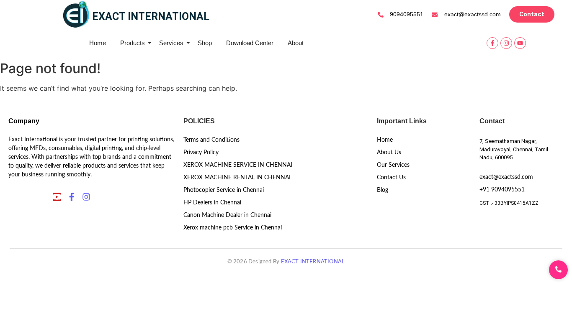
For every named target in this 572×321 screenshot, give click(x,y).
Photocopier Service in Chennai (223, 190)
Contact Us (391, 178)
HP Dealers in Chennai (212, 203)
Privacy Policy (201, 152)
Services (171, 42)
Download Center (249, 42)
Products (132, 42)
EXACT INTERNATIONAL (313, 262)
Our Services (393, 165)
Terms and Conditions (211, 140)
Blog (382, 190)
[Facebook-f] (492, 43)
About (296, 42)
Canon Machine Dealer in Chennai (227, 215)
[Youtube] (520, 43)
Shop (205, 42)
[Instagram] (506, 43)
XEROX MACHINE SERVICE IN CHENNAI (237, 165)
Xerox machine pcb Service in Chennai (232, 228)
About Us (389, 152)
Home (97, 42)
